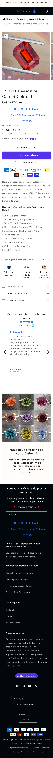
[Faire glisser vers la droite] (33, 85)
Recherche (11, 610)
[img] (26, 322)
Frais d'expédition (9, 134)
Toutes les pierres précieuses (31, 19)
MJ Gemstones (15, 740)
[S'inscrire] (44, 514)
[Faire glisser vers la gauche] (20, 85)
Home (9, 19)
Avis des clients (13, 623)
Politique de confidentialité (17, 748)
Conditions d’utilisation (40, 748)
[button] (6, 11)
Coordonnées (38, 752)
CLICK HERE (44, 259)
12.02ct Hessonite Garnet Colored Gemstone (25, 23)
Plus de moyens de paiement (26, 162)
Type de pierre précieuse (17, 579)
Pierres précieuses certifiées (19, 586)
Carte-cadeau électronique (18, 592)
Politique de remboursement (31, 743)
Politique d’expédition (21, 752)
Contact (9, 616)
